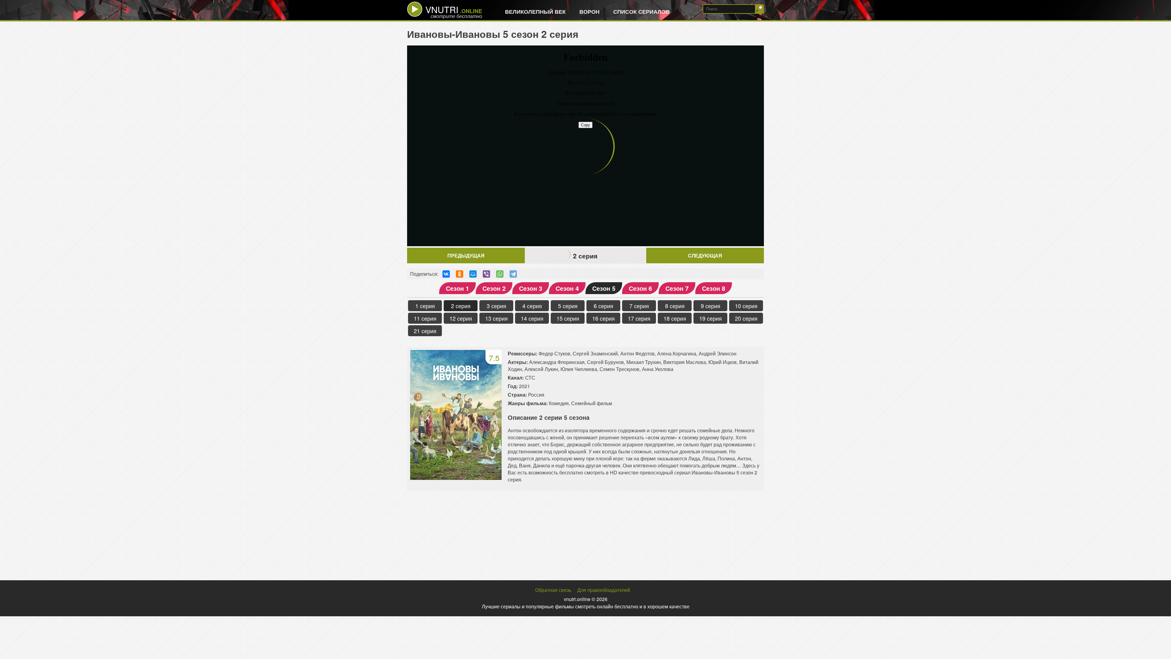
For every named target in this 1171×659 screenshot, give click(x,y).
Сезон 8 (713, 288)
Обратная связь (553, 589)
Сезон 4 (567, 288)
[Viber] (486, 274)
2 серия (461, 306)
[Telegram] (513, 274)
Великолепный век (535, 12)
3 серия (496, 306)
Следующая (705, 255)
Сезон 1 (457, 288)
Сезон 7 (677, 288)
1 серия (425, 306)
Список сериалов (641, 12)
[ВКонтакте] (446, 274)
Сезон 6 (640, 288)
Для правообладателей (603, 589)
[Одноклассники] (459, 274)
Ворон (589, 12)
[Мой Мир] (473, 274)
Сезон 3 (530, 288)
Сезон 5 (603, 288)
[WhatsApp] (499, 274)
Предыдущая (466, 255)
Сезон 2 (494, 288)
